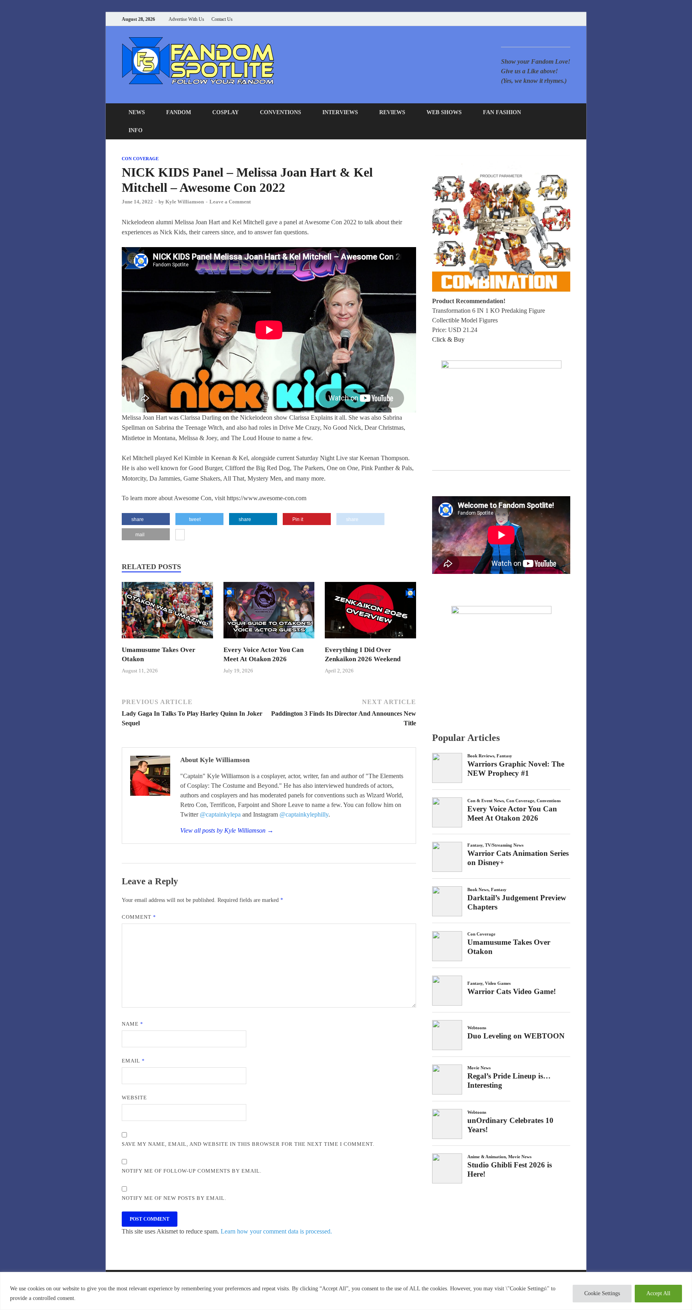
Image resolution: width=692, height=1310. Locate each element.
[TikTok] (568, 19)
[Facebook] (528, 19)
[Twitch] (558, 19)
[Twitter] (538, 19)
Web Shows (444, 112)
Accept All (658, 1293)
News (137, 112)
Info (136, 130)
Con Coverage (140, 158)
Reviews (392, 112)
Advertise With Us (186, 19)
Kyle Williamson (184, 202)
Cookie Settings (602, 1293)
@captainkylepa (220, 814)
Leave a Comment (230, 202)
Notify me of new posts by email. (174, 1198)
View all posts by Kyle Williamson (227, 830)
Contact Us (222, 19)
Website (134, 1098)
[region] (346, 1291)
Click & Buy (448, 339)
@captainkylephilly (304, 814)
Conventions (280, 112)
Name (132, 1024)
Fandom (178, 112)
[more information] (180, 535)
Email (133, 1061)
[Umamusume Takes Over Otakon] (167, 640)
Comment (139, 917)
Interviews (340, 112)
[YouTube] (518, 19)
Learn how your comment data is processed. (276, 1231)
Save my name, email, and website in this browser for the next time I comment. (248, 1144)
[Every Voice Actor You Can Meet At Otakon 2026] (269, 640)
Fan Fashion (502, 112)
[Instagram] (548, 19)
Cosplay (225, 112)
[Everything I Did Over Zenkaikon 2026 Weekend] (370, 640)
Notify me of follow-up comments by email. (192, 1171)
